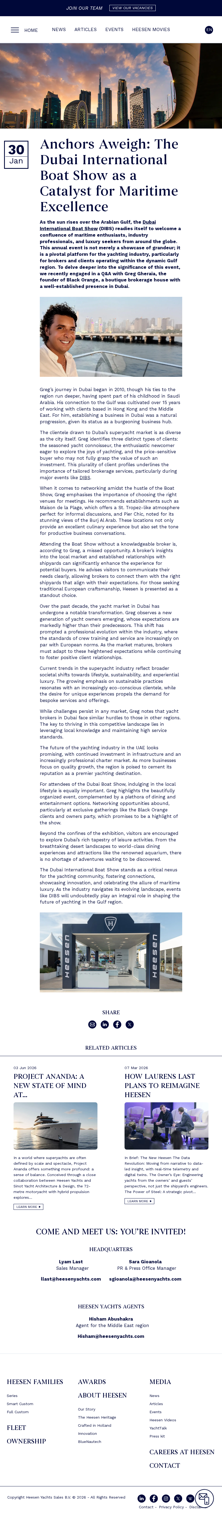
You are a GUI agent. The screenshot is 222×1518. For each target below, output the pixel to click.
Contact (164, 1466)
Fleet (16, 1428)
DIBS (85, 477)
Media (160, 1382)
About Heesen (102, 1395)
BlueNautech (89, 1441)
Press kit (157, 1436)
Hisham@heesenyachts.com (111, 1336)
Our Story (86, 1409)
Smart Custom (20, 1404)
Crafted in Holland (94, 1425)
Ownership (26, 1441)
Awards (92, 1382)
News (59, 29)
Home (31, 30)
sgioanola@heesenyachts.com (145, 1279)
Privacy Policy (171, 1507)
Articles (85, 29)
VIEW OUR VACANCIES (132, 8)
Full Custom (18, 1412)
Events (114, 29)
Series (12, 1395)
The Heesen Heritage (97, 1417)
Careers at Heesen (182, 1452)
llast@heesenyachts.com (71, 1279)
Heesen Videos (162, 1420)
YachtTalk (158, 1428)
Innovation (87, 1433)
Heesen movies (151, 29)
